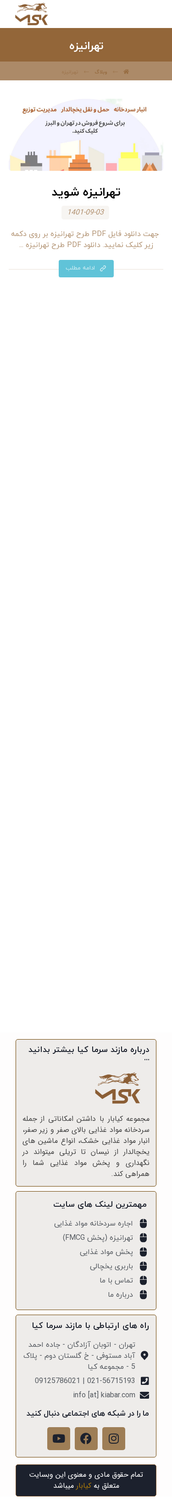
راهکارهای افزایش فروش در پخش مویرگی (86, 848)
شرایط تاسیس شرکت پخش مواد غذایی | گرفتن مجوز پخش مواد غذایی (86, 650)
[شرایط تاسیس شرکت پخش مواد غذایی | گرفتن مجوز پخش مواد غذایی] (86, 604)
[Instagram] (113, 1438)
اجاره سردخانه (81, 444)
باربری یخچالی (81, 457)
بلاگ (81, 471)
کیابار (83, 1485)
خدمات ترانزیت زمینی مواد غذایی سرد (86, 752)
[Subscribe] (40, 988)
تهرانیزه (81, 485)
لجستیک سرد (82, 499)
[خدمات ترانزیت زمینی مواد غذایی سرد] (86, 712)
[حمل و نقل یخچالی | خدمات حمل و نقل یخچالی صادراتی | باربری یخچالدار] (32, 14)
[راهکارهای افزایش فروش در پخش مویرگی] (86, 808)
